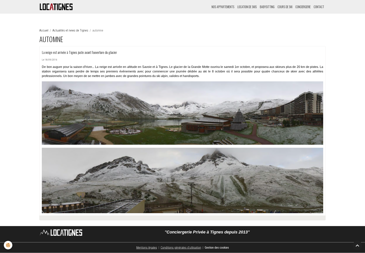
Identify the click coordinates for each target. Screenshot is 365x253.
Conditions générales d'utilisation (181, 247)
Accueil (43, 30)
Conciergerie (303, 7)
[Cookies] (8, 245)
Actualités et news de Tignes (70, 30)
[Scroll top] (357, 245)
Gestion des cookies (217, 247)
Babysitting (267, 7)
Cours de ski (285, 7)
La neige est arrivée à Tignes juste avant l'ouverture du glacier (79, 52)
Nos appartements (223, 7)
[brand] (57, 7)
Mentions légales (146, 247)
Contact (319, 7)
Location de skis (247, 7)
